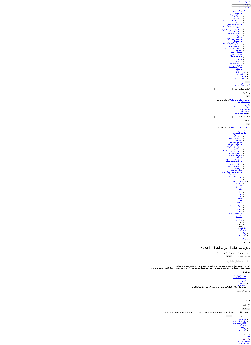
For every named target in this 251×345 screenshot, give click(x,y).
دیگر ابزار (243, 76)
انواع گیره (239, 37)
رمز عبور (246, 92)
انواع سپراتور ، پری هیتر (234, 24)
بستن (248, 336)
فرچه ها (239, 65)
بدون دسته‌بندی (241, 74)
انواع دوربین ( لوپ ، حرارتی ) (233, 22)
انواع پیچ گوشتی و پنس (235, 16)
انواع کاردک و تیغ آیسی (235, 35)
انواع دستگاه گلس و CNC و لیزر (232, 20)
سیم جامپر (238, 61)
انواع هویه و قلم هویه (235, 46)
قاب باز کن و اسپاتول (235, 67)
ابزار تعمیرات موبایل (239, 11)
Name (248, 304)
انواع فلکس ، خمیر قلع (235, 33)
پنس (241, 57)
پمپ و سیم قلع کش (235, 56)
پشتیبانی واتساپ (245, 239)
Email (248, 306)
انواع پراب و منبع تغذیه (235, 15)
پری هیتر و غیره (237, 54)
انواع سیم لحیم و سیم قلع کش (232, 26)
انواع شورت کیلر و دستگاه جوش (231, 29)
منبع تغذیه (239, 69)
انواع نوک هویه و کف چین (234, 44)
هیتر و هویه (238, 71)
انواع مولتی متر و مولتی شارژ (232, 43)
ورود (248, 96)
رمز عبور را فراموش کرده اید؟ (240, 100)
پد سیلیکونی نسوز (236, 52)
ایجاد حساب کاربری (241, 85)
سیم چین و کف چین (235, 63)
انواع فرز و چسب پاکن (235, 31)
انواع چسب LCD (240, 72)
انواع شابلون (238, 28)
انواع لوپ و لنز (237, 41)
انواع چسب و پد (237, 18)
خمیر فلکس (238, 59)
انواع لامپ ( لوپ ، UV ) (234, 39)
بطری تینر (239, 50)
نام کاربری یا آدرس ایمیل (241, 89)
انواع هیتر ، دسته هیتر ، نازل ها (232, 48)
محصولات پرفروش (240, 78)
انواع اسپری (238, 13)
